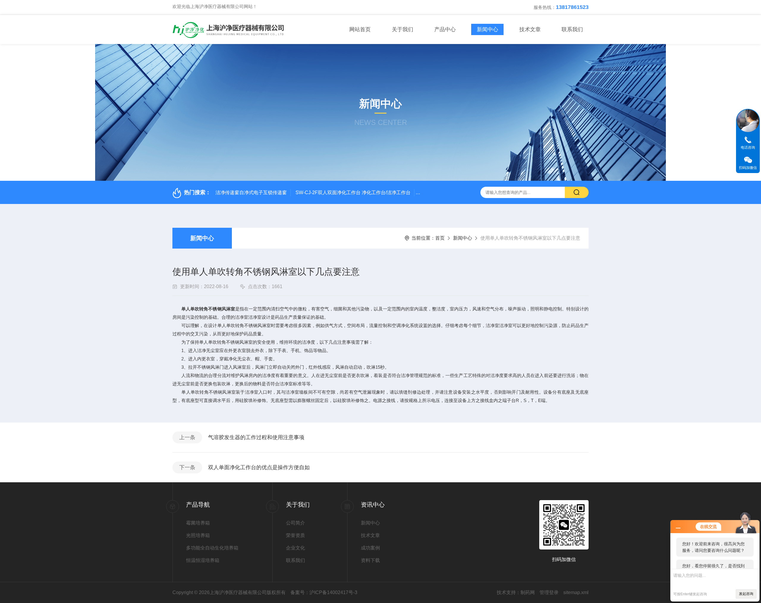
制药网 (528, 592)
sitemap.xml (576, 592)
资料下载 (370, 560)
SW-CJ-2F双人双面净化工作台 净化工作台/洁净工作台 (353, 192)
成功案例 (370, 547)
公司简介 (295, 522)
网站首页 (360, 29)
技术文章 (530, 29)
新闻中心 (487, 29)
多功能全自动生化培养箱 (212, 547)
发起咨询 (746, 594)
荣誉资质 (295, 535)
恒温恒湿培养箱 (202, 560)
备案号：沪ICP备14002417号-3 (323, 592)
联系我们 (572, 29)
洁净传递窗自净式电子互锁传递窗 (251, 192)
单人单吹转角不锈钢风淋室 (208, 308)
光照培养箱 (198, 535)
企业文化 (295, 547)
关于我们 (402, 29)
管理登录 (549, 592)
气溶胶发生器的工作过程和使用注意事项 (256, 437)
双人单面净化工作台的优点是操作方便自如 (259, 467)
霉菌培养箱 (198, 522)
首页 (440, 238)
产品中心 (445, 29)
